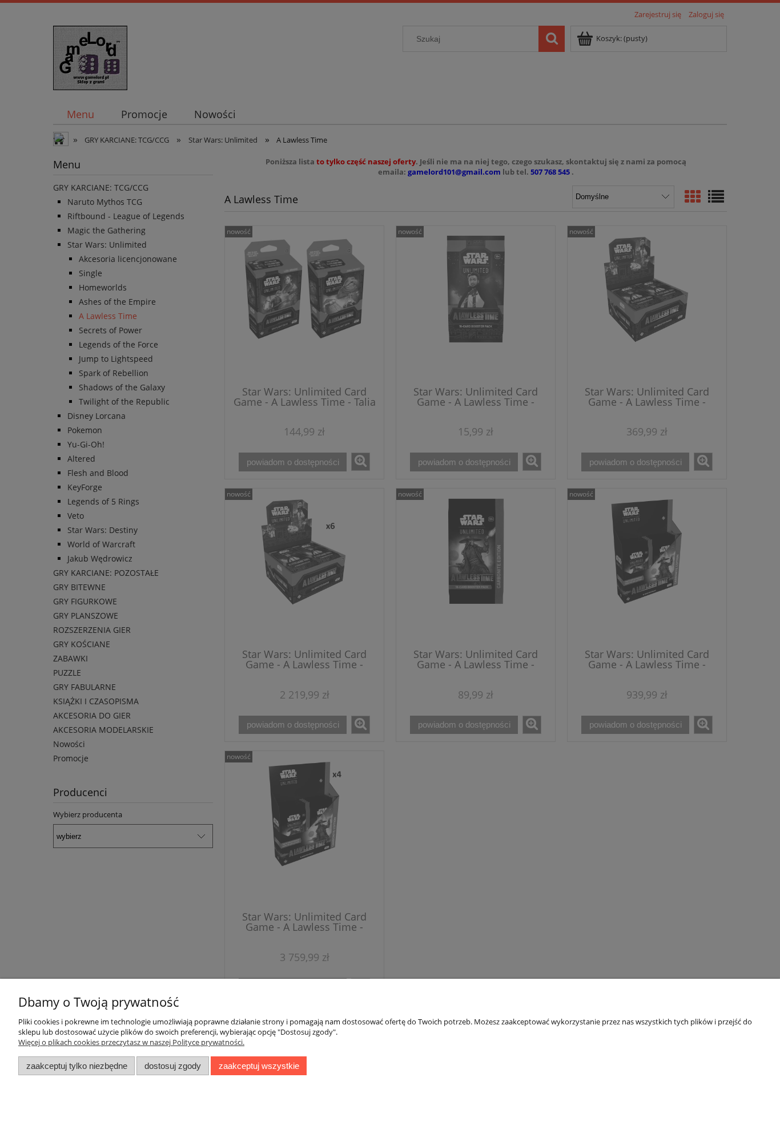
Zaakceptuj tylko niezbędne (76, 1066)
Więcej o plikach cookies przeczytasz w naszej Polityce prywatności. (131, 1042)
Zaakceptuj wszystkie (259, 1066)
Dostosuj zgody (172, 1066)
